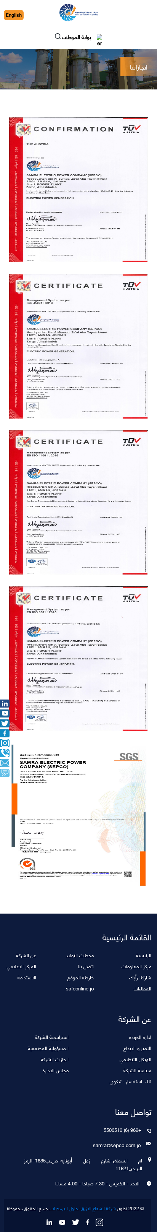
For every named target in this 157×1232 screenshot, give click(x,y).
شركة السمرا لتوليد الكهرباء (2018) (76, 342)
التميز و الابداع (137, 1047)
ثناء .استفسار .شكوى (130, 1080)
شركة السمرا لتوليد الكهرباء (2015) (76, 498)
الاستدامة (27, 976)
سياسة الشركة (137, 1069)
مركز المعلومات (136, 965)
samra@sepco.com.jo (117, 1145)
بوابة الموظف (77, 37)
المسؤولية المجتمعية (48, 1047)
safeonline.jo (80, 988)
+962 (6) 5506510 (122, 1129)
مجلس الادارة (56, 1069)
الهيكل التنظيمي (135, 1058)
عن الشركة (26, 954)
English (14, 15)
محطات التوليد (80, 954)
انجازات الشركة (55, 1058)
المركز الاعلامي (21, 965)
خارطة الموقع (80, 976)
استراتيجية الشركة (52, 1036)
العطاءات (142, 988)
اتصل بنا (86, 965)
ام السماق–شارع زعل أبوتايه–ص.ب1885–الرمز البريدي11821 (83, 1164)
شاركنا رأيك (140, 976)
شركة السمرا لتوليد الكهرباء (76, 185)
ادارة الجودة (140, 1036)
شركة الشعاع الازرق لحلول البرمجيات (83, 1208)
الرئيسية (143, 954)
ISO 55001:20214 (76, 811)
